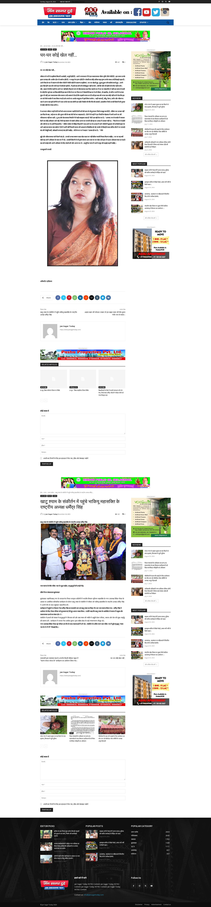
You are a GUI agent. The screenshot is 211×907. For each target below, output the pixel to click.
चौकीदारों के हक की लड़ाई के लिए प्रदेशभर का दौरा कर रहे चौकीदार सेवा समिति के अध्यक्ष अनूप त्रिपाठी (157, 131)
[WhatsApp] (74, 297)
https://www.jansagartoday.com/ (70, 329)
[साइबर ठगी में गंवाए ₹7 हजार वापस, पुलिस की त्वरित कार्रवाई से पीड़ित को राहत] (137, 173)
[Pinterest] (69, 297)
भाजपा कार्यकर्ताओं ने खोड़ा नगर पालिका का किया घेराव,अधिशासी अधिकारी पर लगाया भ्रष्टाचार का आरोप (66, 846)
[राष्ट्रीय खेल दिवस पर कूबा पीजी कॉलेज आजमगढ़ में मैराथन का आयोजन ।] (137, 209)
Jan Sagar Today (51, 62)
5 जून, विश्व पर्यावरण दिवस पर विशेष (50, 390)
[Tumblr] (97, 297)
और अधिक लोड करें (150, 154)
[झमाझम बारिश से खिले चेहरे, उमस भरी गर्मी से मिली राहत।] (137, 185)
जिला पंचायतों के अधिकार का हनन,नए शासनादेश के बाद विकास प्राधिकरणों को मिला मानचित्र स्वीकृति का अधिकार (156, 118)
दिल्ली (54, 49)
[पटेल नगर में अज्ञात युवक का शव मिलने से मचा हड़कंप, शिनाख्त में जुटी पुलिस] (137, 107)
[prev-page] (41, 400)
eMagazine (73, 387)
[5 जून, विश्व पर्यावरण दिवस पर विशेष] (53, 379)
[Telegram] (102, 297)
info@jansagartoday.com (94, 895)
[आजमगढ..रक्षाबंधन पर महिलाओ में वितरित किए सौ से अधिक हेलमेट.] (137, 197)
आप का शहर (47, 46)
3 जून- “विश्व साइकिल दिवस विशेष (79, 390)
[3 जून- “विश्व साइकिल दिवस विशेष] (82, 379)
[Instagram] (162, 1)
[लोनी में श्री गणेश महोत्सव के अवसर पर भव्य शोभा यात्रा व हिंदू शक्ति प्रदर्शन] (46, 859)
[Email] (91, 297)
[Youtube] (169, 1)
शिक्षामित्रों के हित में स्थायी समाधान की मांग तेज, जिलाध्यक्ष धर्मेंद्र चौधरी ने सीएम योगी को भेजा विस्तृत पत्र (111, 392)
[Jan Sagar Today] (59, 12)
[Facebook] (159, 1)
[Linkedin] (80, 297)
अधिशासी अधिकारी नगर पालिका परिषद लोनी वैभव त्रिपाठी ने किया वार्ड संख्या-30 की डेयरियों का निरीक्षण (157, 144)
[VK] (108, 297)
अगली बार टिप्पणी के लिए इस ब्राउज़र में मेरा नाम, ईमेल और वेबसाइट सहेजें (65, 458)
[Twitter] (165, 1)
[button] (168, 22)
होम (41, 46)
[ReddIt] (86, 297)
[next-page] (45, 400)
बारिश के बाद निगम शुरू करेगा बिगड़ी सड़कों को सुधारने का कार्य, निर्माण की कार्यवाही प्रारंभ (66, 833)
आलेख (49, 49)
